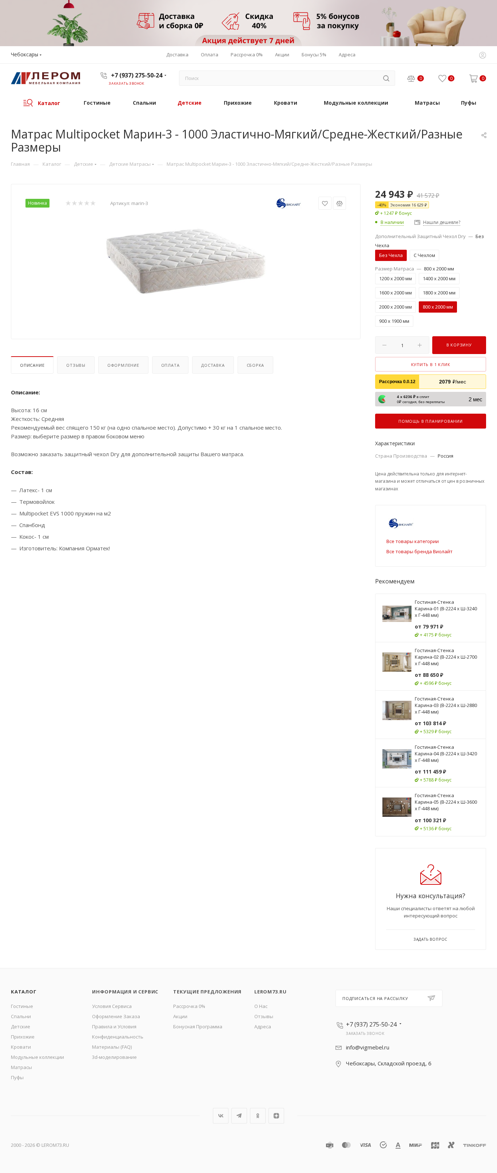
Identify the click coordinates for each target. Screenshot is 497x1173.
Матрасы (21, 1067)
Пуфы (17, 1077)
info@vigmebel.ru (367, 1047)
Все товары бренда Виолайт (419, 551)
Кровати (21, 1047)
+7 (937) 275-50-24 (136, 75)
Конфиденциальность (117, 1036)
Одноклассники (258, 1116)
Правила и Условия (114, 1026)
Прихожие (23, 1036)
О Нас (260, 1006)
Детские (20, 1026)
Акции (180, 1016)
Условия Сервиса (112, 1006)
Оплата (170, 365)
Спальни (21, 1016)
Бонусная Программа (197, 1026)
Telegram (239, 1116)
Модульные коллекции (37, 1057)
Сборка (256, 365)
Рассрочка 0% (189, 1006)
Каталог (24, 991)
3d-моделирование (114, 1057)
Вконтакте (220, 1116)
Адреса (262, 1026)
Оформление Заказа (116, 1016)
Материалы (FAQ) (112, 1047)
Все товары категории (412, 541)
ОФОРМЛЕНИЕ (123, 365)
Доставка (212, 365)
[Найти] (386, 78)
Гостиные (22, 1006)
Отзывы (76, 365)
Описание (32, 365)
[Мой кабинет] (482, 56)
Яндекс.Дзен (276, 1116)
